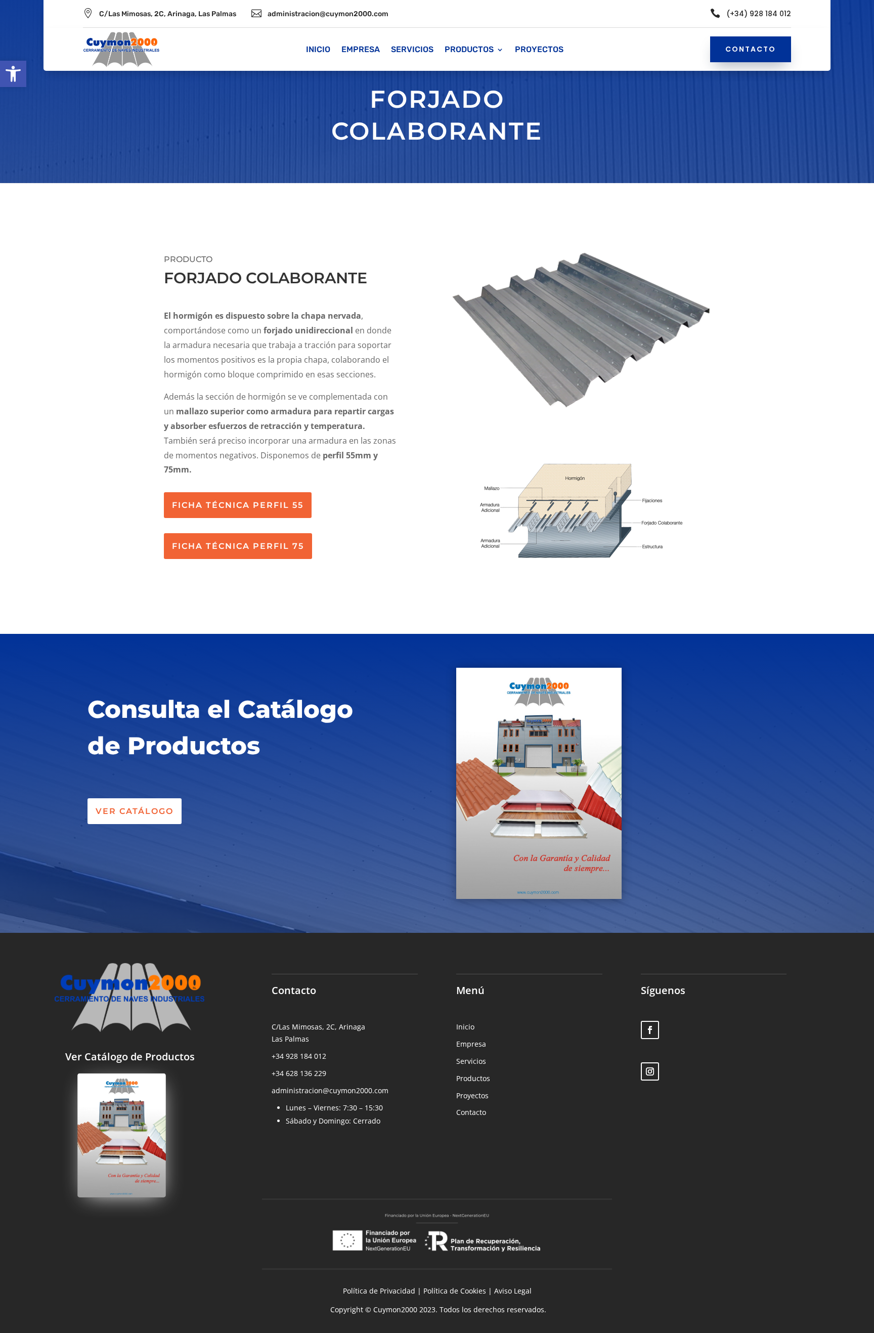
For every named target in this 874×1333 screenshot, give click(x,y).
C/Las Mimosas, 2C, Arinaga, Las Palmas (167, 14)
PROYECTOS (539, 50)
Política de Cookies (454, 1291)
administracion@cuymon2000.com (328, 14)
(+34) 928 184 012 (758, 14)
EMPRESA (360, 50)
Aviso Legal (513, 1291)
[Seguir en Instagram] (650, 1071)
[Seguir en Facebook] (650, 1030)
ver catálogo (134, 811)
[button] (13, 74)
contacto (750, 49)
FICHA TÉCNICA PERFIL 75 (238, 546)
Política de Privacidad (379, 1291)
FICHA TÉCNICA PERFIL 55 (237, 505)
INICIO (318, 50)
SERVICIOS (412, 50)
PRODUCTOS (469, 50)
